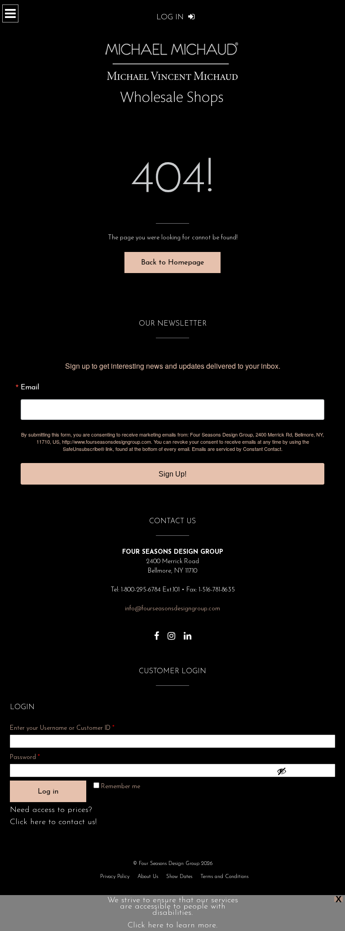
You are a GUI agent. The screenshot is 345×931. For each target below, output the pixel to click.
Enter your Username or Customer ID (62, 728)
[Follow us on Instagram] (171, 631)
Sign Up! (172, 474)
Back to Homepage (172, 262)
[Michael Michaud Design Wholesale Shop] (172, 108)
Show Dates (179, 876)
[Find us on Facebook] (156, 631)
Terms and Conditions (224, 876)
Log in (48, 791)
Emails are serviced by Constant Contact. (237, 448)
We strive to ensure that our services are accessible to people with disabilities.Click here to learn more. (172, 913)
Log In (171, 17)
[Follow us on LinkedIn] (187, 631)
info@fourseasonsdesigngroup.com (172, 608)
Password (37, 757)
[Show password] (304, 771)
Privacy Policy (114, 876)
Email (30, 387)
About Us (147, 876)
